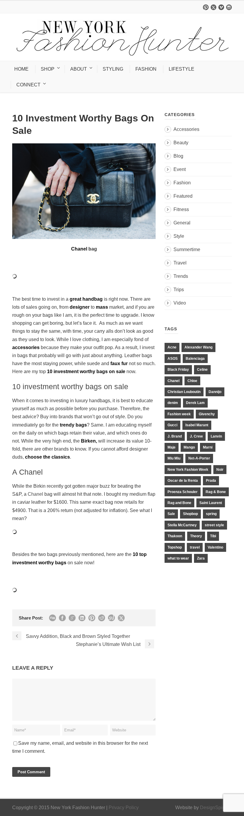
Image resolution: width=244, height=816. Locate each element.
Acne (172, 347)
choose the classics (47, 457)
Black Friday (178, 369)
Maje (172, 447)
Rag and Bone (179, 503)
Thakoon (175, 536)
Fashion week (179, 414)
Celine (202, 369)
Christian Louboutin (184, 392)
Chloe (192, 381)
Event (179, 169)
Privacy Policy (124, 807)
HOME (21, 69)
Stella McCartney (182, 525)
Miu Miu (174, 458)
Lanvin (216, 436)
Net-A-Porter (199, 458)
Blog (178, 156)
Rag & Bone (216, 492)
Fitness (181, 209)
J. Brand (175, 436)
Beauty (180, 142)
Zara (201, 558)
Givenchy (207, 414)
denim (173, 403)
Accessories (186, 129)
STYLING (113, 69)
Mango (189, 447)
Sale (171, 514)
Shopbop (190, 514)
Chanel (35, 494)
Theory (196, 536)
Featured (183, 196)
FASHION (146, 69)
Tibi (213, 536)
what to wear (178, 558)
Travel (180, 262)
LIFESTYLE (181, 69)
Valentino (215, 547)
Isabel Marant (196, 425)
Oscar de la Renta (183, 480)
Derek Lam (195, 403)
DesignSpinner (216, 807)
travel (195, 547)
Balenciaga (195, 358)
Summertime (186, 249)
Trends (180, 276)
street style (214, 525)
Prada (211, 480)
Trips (178, 289)
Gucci (172, 425)
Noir (219, 470)
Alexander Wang (198, 347)
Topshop (175, 547)
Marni (207, 447)
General (181, 222)
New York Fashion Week (188, 470)
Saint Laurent (210, 503)
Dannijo (215, 392)
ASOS (173, 358)
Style (178, 236)
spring (211, 514)
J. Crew (196, 436)
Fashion (182, 182)
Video (179, 302)
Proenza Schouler (183, 492)
